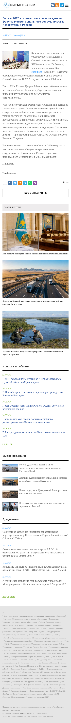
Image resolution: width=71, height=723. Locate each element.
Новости (16, 35)
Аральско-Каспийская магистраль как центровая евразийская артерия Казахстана (32, 302)
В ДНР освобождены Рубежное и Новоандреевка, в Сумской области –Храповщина (31, 380)
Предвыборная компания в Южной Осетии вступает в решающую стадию (33, 407)
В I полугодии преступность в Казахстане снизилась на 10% (33, 434)
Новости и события (15, 43)
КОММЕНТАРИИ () (35, 193)
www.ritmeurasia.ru (27, 713)
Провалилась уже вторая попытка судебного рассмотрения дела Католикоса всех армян (27, 421)
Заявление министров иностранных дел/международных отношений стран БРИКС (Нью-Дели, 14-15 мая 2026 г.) (34, 568)
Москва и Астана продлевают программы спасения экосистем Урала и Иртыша (32, 353)
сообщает (36, 71)
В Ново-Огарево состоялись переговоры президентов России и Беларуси (32, 394)
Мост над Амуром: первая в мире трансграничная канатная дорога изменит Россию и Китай (40, 468)
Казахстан (11, 173)
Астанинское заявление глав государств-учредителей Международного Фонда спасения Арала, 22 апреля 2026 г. (34, 584)
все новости (7, 444)
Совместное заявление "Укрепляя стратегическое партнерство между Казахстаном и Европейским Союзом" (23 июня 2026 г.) (35, 535)
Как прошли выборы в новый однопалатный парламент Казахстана (35, 253)
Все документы (8, 596)
